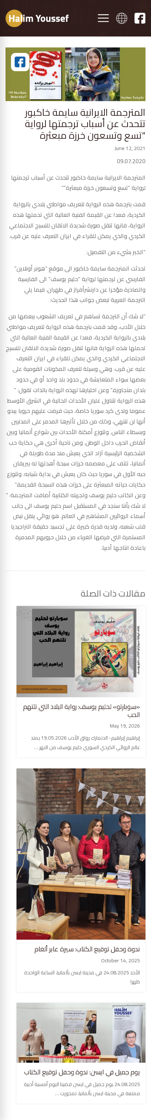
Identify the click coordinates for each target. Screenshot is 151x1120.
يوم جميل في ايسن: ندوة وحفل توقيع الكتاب (82, 1072)
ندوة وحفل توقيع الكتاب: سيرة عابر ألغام (87, 949)
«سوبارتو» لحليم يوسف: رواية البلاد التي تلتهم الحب (81, 711)
